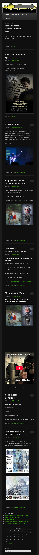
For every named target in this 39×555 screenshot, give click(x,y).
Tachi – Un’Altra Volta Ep (12, 517)
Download (24, 14)
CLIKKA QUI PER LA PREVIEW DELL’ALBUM (18, 281)
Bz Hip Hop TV (15, 14)
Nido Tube (8, 18)
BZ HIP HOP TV (12, 124)
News (13, 46)
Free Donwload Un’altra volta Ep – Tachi (14, 28)
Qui (10, 196)
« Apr (10, 543)
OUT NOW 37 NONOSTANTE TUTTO (15, 250)
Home (7, 14)
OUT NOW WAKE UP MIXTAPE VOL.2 (14, 433)
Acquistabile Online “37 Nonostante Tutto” (16, 182)
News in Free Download (11, 396)
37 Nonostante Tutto (14, 293)
